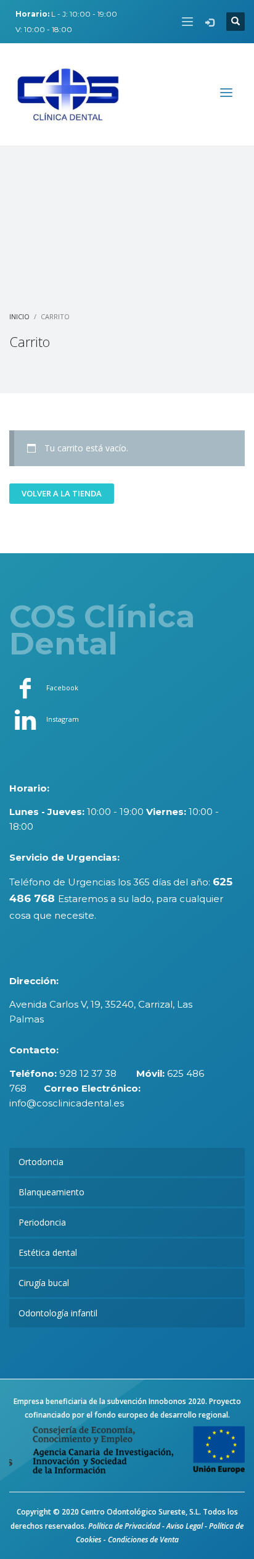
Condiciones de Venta (143, 1539)
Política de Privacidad (124, 1526)
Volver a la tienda (62, 493)
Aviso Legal (184, 1526)
